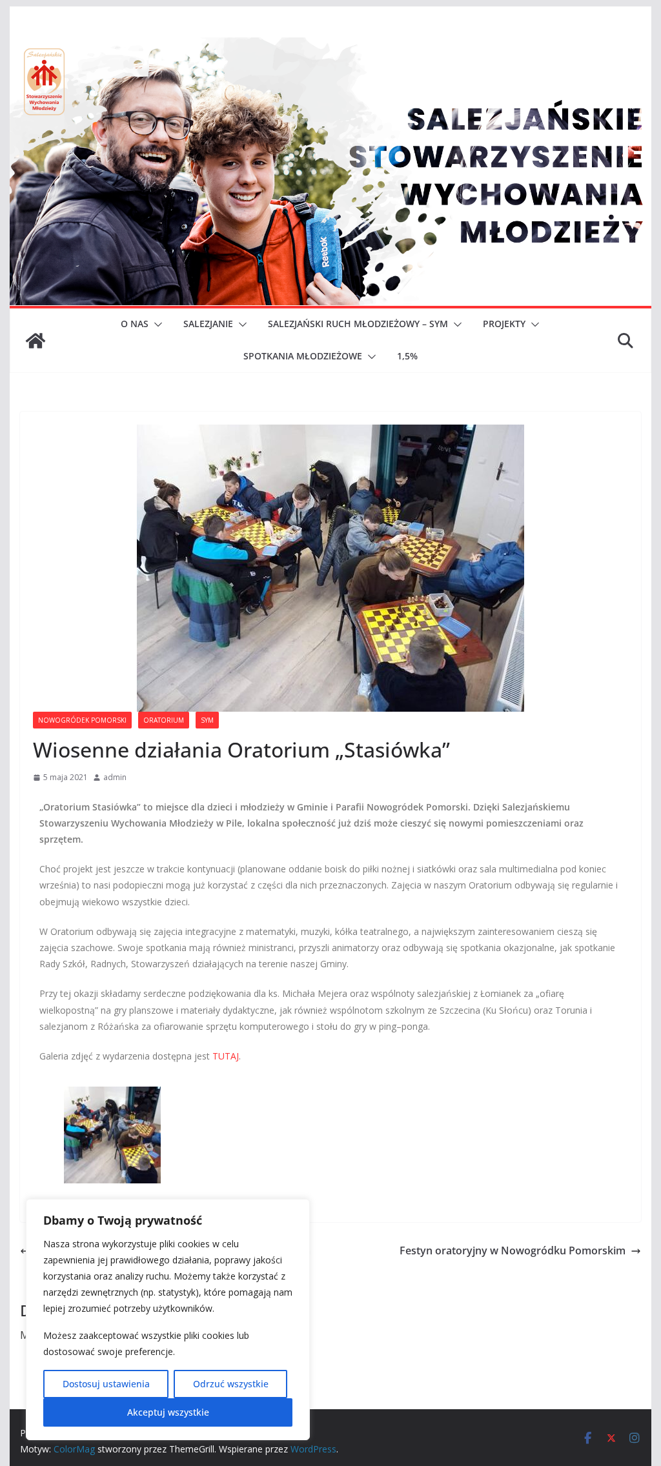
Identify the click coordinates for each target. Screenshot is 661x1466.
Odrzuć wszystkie (231, 1384)
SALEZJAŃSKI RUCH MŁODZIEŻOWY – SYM (358, 323)
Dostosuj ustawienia (106, 1384)
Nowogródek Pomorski (82, 720)
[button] (155, 324)
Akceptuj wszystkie (168, 1412)
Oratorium (163, 720)
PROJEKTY (504, 323)
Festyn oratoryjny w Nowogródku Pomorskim (512, 1250)
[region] (168, 1319)
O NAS (134, 323)
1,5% (407, 356)
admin (115, 777)
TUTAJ (225, 1056)
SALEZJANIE (208, 323)
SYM (207, 720)
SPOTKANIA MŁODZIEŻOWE (302, 356)
